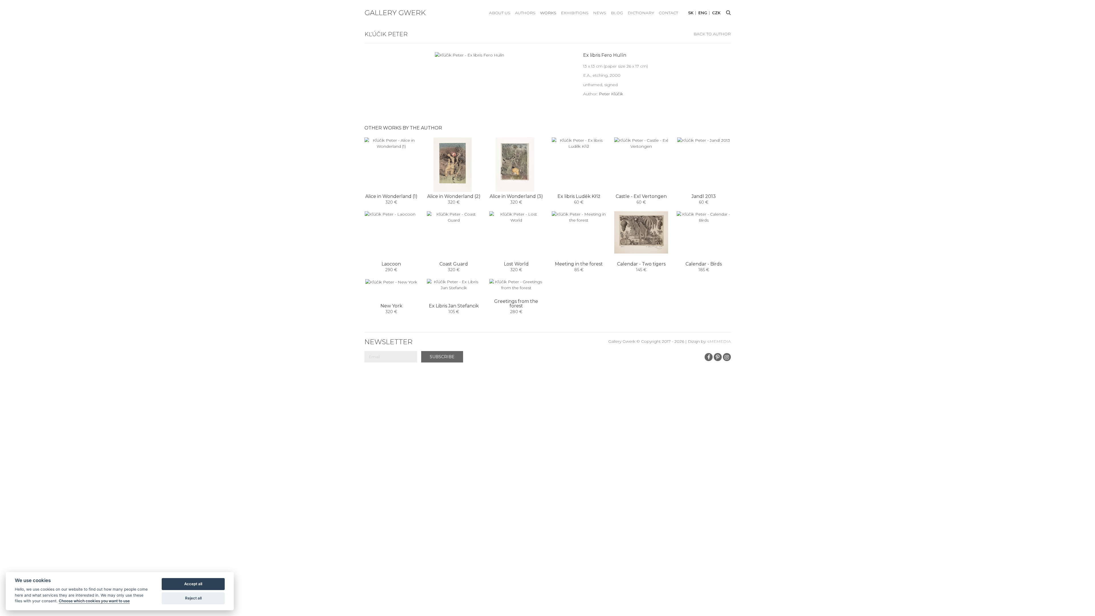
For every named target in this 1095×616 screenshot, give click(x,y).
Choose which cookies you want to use (94, 601)
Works (548, 12)
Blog (617, 12)
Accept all (193, 583)
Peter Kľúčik (611, 93)
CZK (716, 13)
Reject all (193, 598)
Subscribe (442, 356)
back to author (712, 34)
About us (499, 12)
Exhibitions (575, 12)
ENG (702, 13)
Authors (525, 12)
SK (691, 13)
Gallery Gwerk (395, 13)
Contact (668, 12)
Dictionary (641, 12)
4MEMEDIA (719, 341)
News (599, 12)
